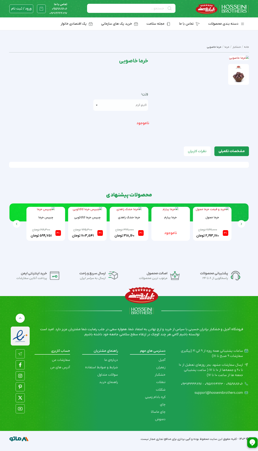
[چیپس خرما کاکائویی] (87, 209)
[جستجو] (170, 8)
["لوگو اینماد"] (20, 336)
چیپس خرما (45, 217)
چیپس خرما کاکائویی (87, 217)
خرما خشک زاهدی (129, 217)
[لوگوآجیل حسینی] (222, 8)
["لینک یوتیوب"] (20, 408)
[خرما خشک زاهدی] (129, 209)
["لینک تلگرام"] (20, 353)
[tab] (231, 151)
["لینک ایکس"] (20, 397)
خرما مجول (212, 217)
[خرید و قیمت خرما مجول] (212, 209)
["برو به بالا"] (20, 318)
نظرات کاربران (197, 151)
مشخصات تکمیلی (232, 151)
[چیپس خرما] (46, 209)
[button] (16, 224)
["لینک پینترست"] (20, 386)
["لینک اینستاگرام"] (20, 375)
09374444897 (58, 13)
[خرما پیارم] (170, 209)
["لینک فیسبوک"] (20, 364)
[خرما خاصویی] (238, 74)
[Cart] (41, 9)
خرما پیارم (170, 217)
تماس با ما (59, 6)
